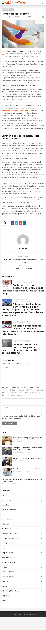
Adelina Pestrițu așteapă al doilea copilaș (27, 458)
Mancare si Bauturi (22, 557)
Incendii (22, 543)
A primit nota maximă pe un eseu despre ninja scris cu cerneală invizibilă (27, 438)
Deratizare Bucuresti (23, 268)
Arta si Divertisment (22, 510)
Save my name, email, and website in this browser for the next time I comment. (22, 417)
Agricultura (22, 505)
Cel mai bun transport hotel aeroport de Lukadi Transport (23, 261)
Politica (22, 567)
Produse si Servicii (7, 9)
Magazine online (22, 553)
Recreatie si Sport (22, 577)
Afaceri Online (22, 500)
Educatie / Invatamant (22, 534)
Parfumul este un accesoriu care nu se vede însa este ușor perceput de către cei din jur (23, 289)
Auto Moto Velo (22, 519)
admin (23, 248)
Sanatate (22, 581)
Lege (22, 548)
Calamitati (22, 524)
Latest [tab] (4, 433)
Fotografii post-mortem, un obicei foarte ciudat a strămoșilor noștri (27, 449)
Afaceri (22, 495)
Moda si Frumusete (22, 562)
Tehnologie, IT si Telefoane (22, 591)
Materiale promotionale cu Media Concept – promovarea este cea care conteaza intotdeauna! (23, 329)
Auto (22, 514)
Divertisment (22, 529)
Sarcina (22, 586)
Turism (22, 600)
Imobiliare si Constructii (22, 538)
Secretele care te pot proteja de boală (26, 469)
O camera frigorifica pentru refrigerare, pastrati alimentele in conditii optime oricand (19, 348)
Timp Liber (22, 596)
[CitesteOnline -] (15, 2)
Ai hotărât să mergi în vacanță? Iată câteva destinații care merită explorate (22, 480)
